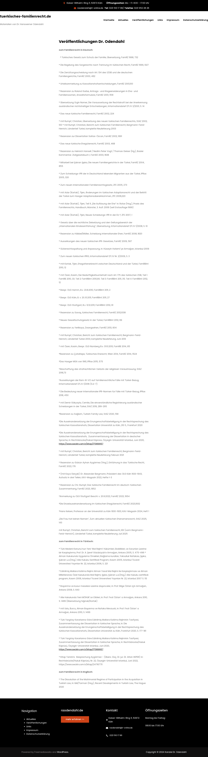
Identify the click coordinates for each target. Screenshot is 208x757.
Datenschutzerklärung (38, 734)
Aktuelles (31, 719)
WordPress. (63, 752)
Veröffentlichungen (78, 41)
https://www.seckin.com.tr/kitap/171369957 (81, 443)
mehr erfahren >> (75, 719)
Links (28, 726)
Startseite (108, 20)
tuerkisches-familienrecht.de (25, 16)
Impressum (32, 730)
